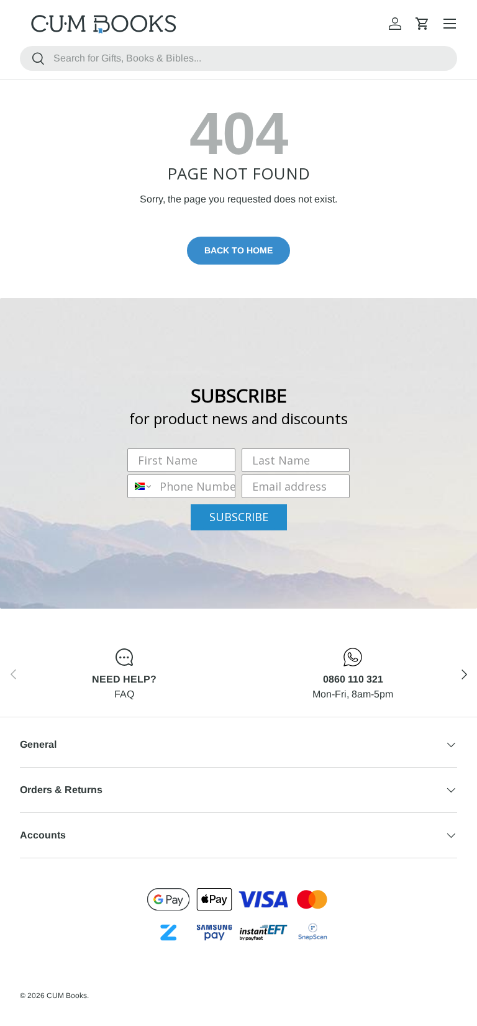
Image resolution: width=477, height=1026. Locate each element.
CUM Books (67, 995)
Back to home (238, 250)
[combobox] (238, 58)
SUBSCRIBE (238, 516)
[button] (422, 23)
